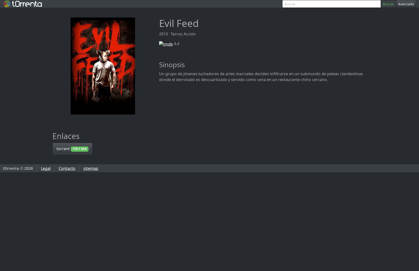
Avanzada (406, 4)
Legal (46, 168)
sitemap (90, 168)
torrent (71, 148)
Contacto (67, 168)
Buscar (388, 4)
